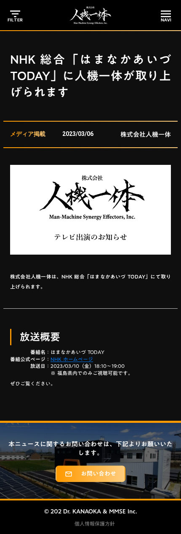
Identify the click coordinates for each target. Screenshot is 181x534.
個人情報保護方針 (95, 523)
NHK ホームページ (72, 359)
